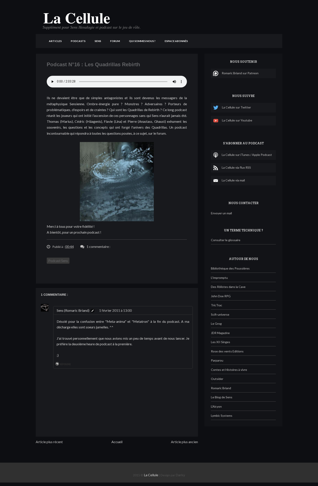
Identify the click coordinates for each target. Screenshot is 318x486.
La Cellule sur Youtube (237, 120)
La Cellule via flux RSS (236, 167)
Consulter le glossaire (225, 240)
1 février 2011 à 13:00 (115, 310)
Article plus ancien (184, 442)
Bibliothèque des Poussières (230, 268)
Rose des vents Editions (227, 351)
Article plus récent (49, 442)
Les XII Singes (220, 342)
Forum (115, 41)
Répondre (65, 364)
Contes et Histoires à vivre (229, 369)
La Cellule (76, 17)
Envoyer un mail (221, 213)
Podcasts (78, 41)
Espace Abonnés (176, 41)
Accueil (116, 442)
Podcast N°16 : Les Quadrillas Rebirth (93, 64)
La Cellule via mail (233, 180)
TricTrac (216, 305)
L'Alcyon (216, 406)
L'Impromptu (219, 277)
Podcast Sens (58, 260)
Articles (55, 41)
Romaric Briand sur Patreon (240, 73)
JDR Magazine (220, 333)
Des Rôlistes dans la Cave (228, 287)
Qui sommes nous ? (142, 41)
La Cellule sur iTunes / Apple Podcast (247, 155)
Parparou (217, 360)
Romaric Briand (221, 388)
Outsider (217, 379)
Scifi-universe (220, 314)
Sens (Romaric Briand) (73, 310)
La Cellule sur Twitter (236, 107)
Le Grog (216, 323)
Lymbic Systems (221, 415)
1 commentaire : (98, 246)
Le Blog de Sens (221, 397)
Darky (180, 475)
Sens (98, 41)
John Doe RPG (221, 296)
